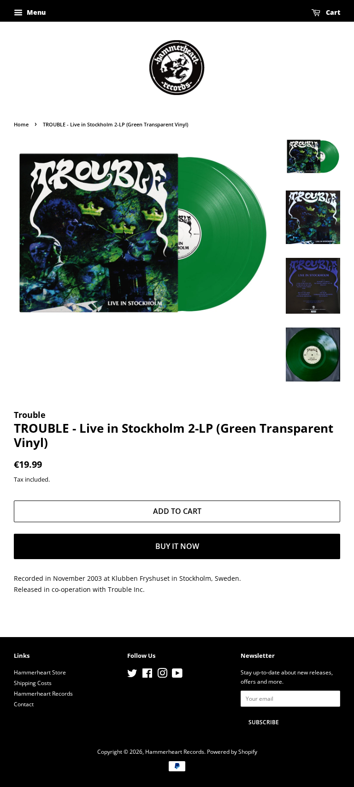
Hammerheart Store (40, 672)
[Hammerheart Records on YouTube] (177, 675)
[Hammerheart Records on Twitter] (132, 675)
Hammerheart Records (43, 693)
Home (21, 124)
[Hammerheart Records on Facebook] (147, 675)
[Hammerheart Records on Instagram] (162, 675)
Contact (24, 704)
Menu (35, 12)
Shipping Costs (33, 682)
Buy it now (177, 546)
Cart (332, 12)
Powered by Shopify (232, 751)
